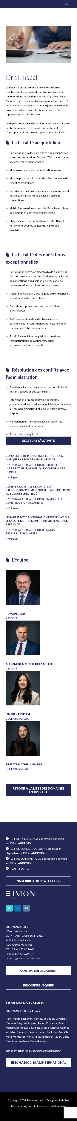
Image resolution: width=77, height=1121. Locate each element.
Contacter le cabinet (38, 970)
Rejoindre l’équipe (38, 985)
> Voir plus (12, 477)
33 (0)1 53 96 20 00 (23, 949)
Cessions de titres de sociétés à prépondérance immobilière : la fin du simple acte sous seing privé (38, 490)
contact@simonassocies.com (23, 958)
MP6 (65, 1100)
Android (24, 843)
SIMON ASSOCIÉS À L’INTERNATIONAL (38, 1062)
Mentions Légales (21, 1106)
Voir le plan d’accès (20, 940)
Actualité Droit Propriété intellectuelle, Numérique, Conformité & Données (35, 468)
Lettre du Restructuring (29, 848)
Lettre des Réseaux (24, 838)
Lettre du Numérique (26, 858)
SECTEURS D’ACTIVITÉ (38, 440)
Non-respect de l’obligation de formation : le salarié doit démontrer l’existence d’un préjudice (38, 521)
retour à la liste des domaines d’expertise (38, 790)
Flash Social (20, 868)
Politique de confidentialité (50, 1106)
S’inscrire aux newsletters (38, 881)
